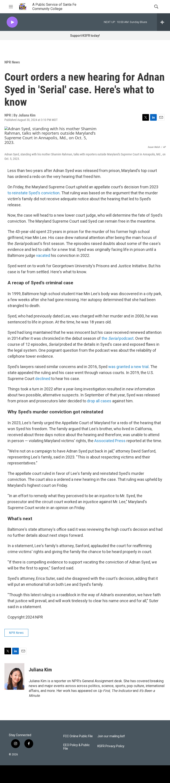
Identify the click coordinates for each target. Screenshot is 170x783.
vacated (43, 255)
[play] (12, 22)
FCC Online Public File (78, 736)
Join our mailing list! (111, 736)
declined (42, 378)
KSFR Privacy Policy (110, 746)
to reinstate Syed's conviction (34, 193)
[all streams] (163, 22)
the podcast (117, 338)
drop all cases (99, 401)
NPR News (12, 62)
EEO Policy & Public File (76, 746)
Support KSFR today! (85, 35)
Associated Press (110, 440)
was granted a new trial (128, 366)
